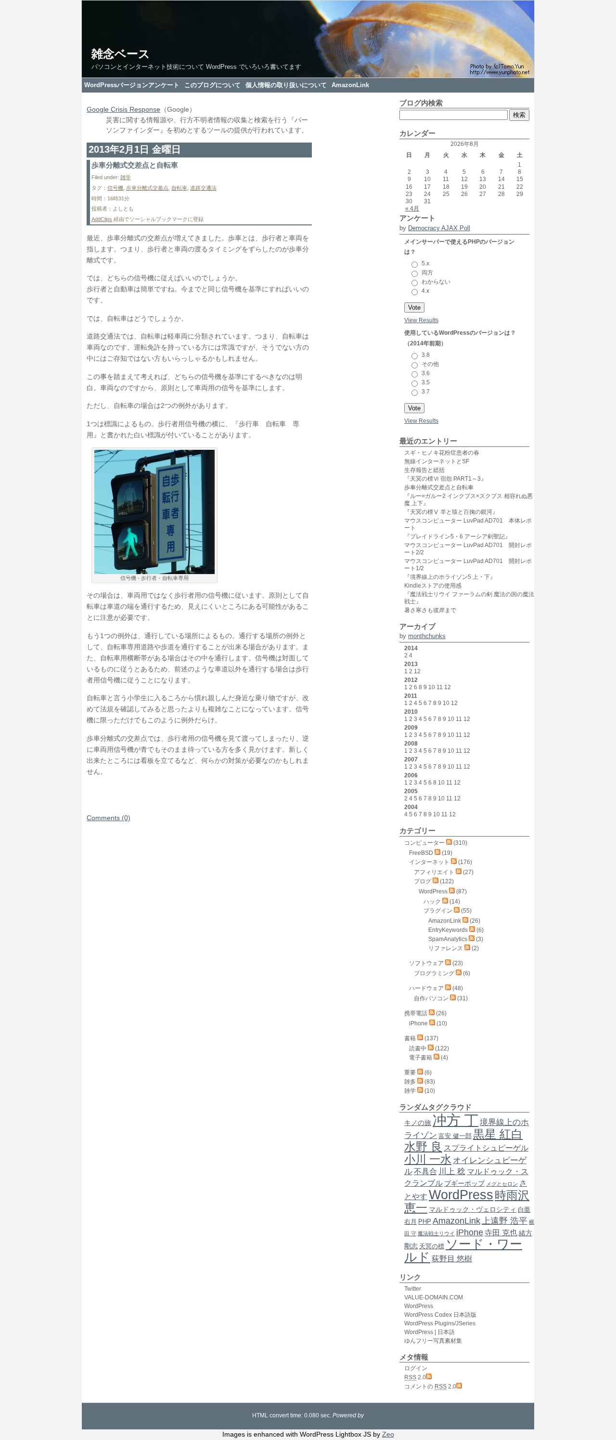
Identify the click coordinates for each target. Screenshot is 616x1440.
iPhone (418, 1023)
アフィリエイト (434, 872)
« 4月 (412, 209)
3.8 (426, 355)
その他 (430, 364)
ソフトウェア (426, 963)
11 (439, 687)
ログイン (415, 1368)
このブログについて (212, 85)
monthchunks (427, 636)
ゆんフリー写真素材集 (433, 1340)
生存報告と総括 (424, 470)
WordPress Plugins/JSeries (439, 1323)
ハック (432, 901)
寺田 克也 (501, 1233)
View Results (421, 320)
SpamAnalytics (447, 939)
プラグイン (438, 910)
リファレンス (445, 948)
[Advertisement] (199, 798)
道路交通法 (203, 188)
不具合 (425, 1171)
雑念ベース (120, 53)
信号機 (115, 188)
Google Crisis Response (123, 109)
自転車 (179, 188)
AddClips (101, 219)
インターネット (429, 862)
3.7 (426, 391)
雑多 (410, 1081)
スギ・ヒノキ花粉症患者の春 (441, 452)
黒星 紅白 (498, 1133)
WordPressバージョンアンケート (132, 85)
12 (417, 671)
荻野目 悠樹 (452, 1259)
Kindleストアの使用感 (433, 585)
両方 (427, 272)
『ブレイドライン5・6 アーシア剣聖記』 (457, 536)
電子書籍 (420, 1057)
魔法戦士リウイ (436, 1233)
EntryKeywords (448, 930)
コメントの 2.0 (430, 1386)
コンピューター (424, 842)
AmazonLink (350, 85)
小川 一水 (427, 1159)
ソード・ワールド (463, 1250)
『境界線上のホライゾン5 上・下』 (450, 577)
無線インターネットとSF (436, 461)
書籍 (410, 1038)
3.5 (426, 382)
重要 (410, 1072)
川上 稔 (451, 1171)
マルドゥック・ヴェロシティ (472, 1209)
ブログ (422, 881)
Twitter (412, 1288)
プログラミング (434, 973)
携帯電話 (415, 1013)
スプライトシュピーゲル (486, 1148)
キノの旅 (417, 1122)
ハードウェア (426, 988)
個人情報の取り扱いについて (286, 85)
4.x (425, 291)
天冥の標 (431, 1246)
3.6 (426, 373)
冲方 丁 (455, 1120)
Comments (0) (108, 818)
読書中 (417, 1048)
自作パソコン (431, 998)
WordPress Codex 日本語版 (440, 1314)
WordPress (433, 891)
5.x (425, 263)
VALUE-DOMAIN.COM (433, 1297)
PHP (424, 1221)
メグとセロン (502, 1184)
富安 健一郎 (455, 1135)
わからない (436, 281)
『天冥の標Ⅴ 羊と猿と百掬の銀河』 (451, 512)
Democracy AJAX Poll (439, 228)
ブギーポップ (464, 1183)
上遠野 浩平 (504, 1221)
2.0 (415, 1377)
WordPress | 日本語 (429, 1332)
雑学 (125, 177)
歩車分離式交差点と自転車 (134, 165)
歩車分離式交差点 (147, 188)
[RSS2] (449, 842)
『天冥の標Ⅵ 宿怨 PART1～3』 (445, 478)
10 (431, 687)
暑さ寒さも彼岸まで (430, 610)
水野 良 (423, 1146)
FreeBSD (421, 853)
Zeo (388, 1434)
